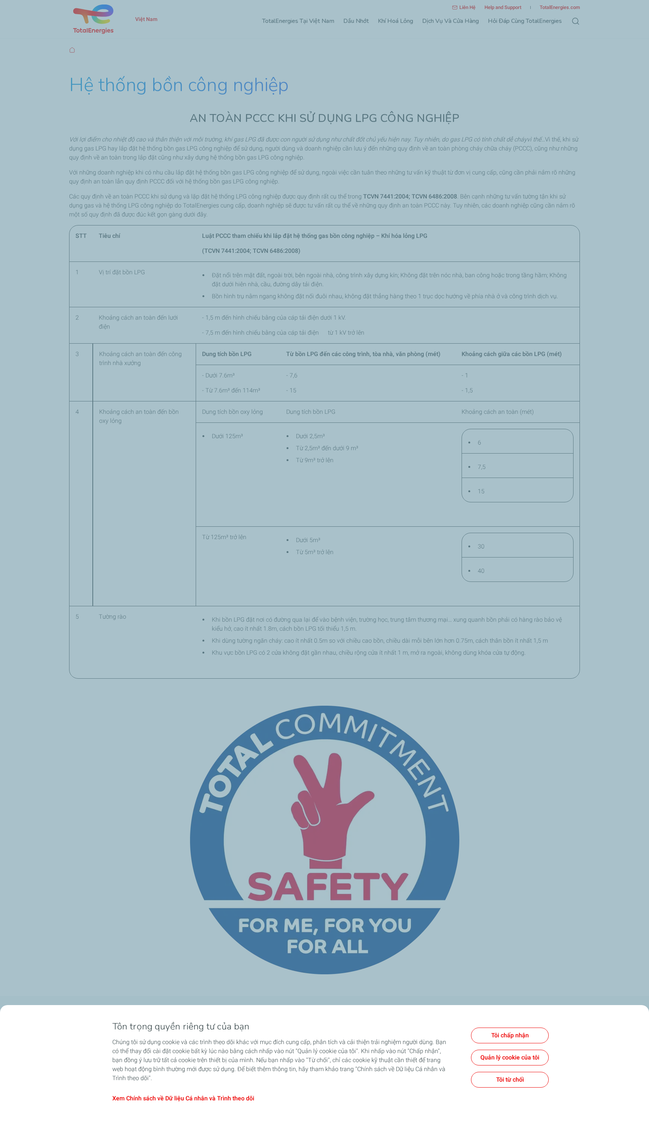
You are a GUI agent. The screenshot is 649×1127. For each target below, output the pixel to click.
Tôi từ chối (510, 1079)
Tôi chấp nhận (510, 1035)
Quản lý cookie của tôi (509, 1057)
